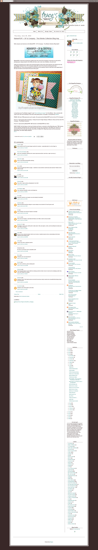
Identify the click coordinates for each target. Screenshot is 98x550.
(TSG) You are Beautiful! (74, 373)
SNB (69, 477)
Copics (69, 452)
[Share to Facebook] (41, 136)
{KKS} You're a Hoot (73, 385)
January (71, 409)
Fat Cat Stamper (71, 280)
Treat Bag (70, 490)
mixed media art (71, 510)
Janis (18, 232)
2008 (69, 418)
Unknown (19, 181)
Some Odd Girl (71, 480)
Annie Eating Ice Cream (40, 113)
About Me (40, 31)
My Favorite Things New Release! (74, 255)
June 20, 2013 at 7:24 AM (22, 147)
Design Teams (48, 31)
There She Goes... (71, 487)
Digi (69, 455)
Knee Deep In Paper (72, 294)
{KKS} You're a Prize (73, 389)
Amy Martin (19, 286)
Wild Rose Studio (71, 493)
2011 (69, 413)
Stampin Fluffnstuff (72, 246)
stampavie (70, 518)
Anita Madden (75, 103)
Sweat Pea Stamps (72, 482)
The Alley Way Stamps (72, 484)
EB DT (69, 458)
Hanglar (69, 465)
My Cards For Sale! (59, 31)
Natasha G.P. (19, 224)
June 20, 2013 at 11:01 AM (22, 177)
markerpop (70, 509)
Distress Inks (70, 456)
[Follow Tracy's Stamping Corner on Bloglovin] (71, 63)
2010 (69, 415)
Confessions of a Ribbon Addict (74, 290)
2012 (69, 411)
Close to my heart (71, 450)
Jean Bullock (20, 188)
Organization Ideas (72, 475)
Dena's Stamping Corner (73, 298)
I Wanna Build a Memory (73, 275)
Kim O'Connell (75, 105)
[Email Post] (34, 136)
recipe (69, 513)
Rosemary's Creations (73, 216)
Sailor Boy (71, 399)
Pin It (15, 131)
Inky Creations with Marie (73, 322)
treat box (70, 520)
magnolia (70, 507)
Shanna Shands (75, 116)
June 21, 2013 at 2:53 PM (22, 220)
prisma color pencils (72, 512)
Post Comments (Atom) (24, 296)
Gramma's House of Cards (73, 211)
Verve (69, 491)
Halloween (70, 463)
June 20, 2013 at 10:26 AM (22, 162)
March (70, 406)
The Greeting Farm (72, 485)
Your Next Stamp (71, 494)
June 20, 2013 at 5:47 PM (22, 199)
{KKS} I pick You (72, 394)
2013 (69, 354)
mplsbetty (19, 202)
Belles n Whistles (71, 444)
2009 (69, 416)
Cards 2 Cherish (71, 236)
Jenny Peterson (75, 104)
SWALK (69, 478)
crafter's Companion (72, 497)
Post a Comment (19, 291)
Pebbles (57, 114)
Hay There (71, 395)
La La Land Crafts (71, 468)
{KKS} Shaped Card (73, 375)
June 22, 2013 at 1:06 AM (22, 244)
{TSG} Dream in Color (73, 400)
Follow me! (71, 367)
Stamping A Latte (71, 259)
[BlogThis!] (38, 136)
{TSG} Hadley (72, 370)
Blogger (51, 541)
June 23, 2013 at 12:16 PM (22, 265)
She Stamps (70, 250)
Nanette (18, 262)
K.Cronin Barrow (76, 529)
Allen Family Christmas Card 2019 (74, 272)
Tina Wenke (70, 488)
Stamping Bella (71, 481)
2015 (69, 350)
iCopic (69, 503)
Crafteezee (70, 285)
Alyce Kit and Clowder (21, 151)
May (70, 403)
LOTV (69, 466)
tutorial (69, 522)
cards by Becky (71, 267)
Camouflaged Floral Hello (73, 291)
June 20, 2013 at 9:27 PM (22, 206)
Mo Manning (70, 471)
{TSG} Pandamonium (73, 368)
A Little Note (70, 229)
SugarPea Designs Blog (75, 99)
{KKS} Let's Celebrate (73, 390)
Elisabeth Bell (71, 459)
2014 (69, 352)
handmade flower (71, 500)
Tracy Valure (74, 108)
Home (34, 31)
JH (17, 209)
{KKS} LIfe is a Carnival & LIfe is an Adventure (75, 382)
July (70, 363)
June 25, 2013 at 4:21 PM (22, 289)
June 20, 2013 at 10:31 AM (22, 170)
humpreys (70, 501)
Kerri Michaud (75, 112)
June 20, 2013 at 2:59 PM (22, 191)
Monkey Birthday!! (71, 295)
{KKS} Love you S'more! (74, 387)
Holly (69, 304)
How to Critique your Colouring (74, 264)
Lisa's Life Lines (71, 316)
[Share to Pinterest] (42, 136)
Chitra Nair (19, 158)
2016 (69, 349)
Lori (18, 174)
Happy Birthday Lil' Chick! (73, 308)
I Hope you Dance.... (73, 397)
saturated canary (71, 515)
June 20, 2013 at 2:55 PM (22, 184)
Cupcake (70, 453)
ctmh (69, 499)
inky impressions (71, 504)
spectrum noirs (71, 516)
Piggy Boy (70, 251)
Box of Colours (71, 271)
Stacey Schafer (75, 110)
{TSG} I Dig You (72, 392)
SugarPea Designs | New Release (74, 268)
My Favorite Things (72, 472)
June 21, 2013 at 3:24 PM (22, 228)
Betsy (18, 166)
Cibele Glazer (75, 115)
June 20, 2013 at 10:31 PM (22, 213)
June (70, 365)
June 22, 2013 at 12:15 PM (22, 251)
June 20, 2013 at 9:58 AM (22, 155)
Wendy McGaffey (74, 111)
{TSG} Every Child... (73, 377)
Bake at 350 (70, 222)
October (71, 358)
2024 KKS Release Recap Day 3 (74, 233)
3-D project (70, 443)
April (70, 404)
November (71, 357)
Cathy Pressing (75, 114)
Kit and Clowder (71, 263)
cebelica (19, 144)
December (71, 355)
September (71, 360)
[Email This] (37, 136)
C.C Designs (70, 446)
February (71, 408)
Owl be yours (70, 276)
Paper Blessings (71, 232)
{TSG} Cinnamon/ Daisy (74, 372)
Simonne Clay (75, 109)
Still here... (70, 247)
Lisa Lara (75, 117)
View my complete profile (77, 43)
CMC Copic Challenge (72, 447)
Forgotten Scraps (72, 303)
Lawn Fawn (70, 469)
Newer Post (16, 294)
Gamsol (69, 462)
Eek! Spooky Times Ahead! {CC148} (75, 260)
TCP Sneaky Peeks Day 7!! (73, 313)
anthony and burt (71, 496)
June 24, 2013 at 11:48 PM (22, 282)
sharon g (19, 217)
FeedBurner (77, 172)
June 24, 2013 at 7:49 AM (22, 273)
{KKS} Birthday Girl (73, 384)
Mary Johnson (75, 106)
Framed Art (70, 461)
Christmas (70, 449)
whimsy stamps (71, 523)
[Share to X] (40, 136)
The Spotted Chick (72, 307)
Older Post (61, 294)
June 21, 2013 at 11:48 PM (22, 237)
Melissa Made (71, 254)
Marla (18, 255)
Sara (18, 195)
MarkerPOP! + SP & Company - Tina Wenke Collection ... (75, 379)
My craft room (71, 474)
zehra (18, 240)
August (70, 362)
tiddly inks (70, 519)
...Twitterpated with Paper (73, 241)
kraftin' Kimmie (71, 506)
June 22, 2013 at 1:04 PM (22, 258)
